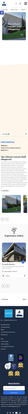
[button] (2, 13)
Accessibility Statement (7, 346)
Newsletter (14, 383)
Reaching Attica (5, 324)
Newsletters (4, 334)
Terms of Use (4, 341)
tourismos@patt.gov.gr (13, 406)
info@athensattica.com (10, 320)
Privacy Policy (5, 344)
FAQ (2, 339)
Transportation (5, 327)
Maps (2, 329)
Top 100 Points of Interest (8, 332)
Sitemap (3, 349)
